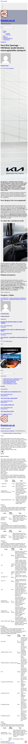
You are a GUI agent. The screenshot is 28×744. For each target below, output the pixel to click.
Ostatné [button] (2, 722)
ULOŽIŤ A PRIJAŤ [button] (5, 741)
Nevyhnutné (4, 472)
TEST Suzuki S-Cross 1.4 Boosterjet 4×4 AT (13, 378)
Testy (4, 32)
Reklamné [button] (3, 626)
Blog (4, 36)
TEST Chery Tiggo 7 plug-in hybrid (11, 380)
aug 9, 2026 (3, 414)
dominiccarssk (9, 325)
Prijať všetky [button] (13, 449)
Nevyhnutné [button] (3, 471)
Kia (7, 68)
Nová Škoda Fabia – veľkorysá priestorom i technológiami (13, 298)
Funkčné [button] (2, 504)
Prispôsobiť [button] (8, 449)
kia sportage (11, 68)
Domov (5, 31)
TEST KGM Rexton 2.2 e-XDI (10, 383)
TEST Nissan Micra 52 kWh (9, 382)
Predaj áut (5, 37)
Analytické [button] (3, 540)
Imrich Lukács (5, 65)
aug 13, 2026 (3, 407)
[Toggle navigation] (1, 26)
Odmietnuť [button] (3, 449)
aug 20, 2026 (3, 394)
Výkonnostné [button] (3, 522)
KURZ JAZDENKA (7, 38)
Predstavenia (3, 42)
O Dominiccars (6, 39)
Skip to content (4, 1)
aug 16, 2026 (3, 401)
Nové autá (8, 34)
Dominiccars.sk (8, 20)
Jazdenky (8, 33)
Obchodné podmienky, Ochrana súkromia (12, 433)
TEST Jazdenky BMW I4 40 (9, 381)
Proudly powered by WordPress (7, 430)
